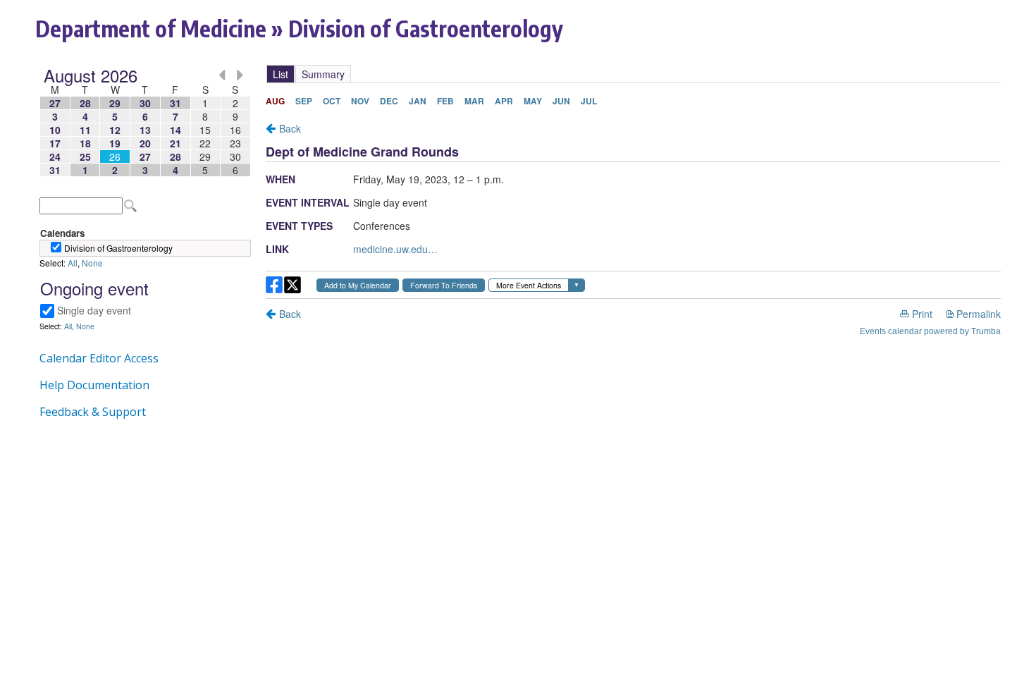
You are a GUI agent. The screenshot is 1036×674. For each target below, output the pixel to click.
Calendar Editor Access (99, 358)
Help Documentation (94, 385)
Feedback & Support (92, 411)
